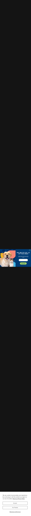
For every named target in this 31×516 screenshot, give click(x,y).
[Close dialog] (29, 250)
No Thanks (15, 507)
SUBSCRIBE (23, 263)
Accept (15, 503)
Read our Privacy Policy (19, 498)
